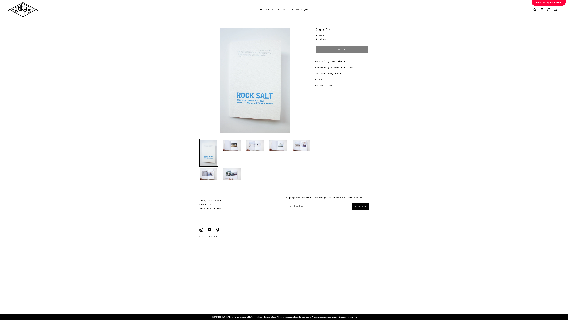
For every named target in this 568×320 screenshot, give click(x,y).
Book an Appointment (548, 2)
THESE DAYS (213, 236)
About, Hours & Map (210, 201)
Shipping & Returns (210, 208)
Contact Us (205, 204)
